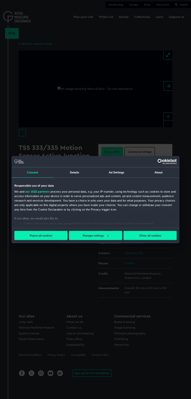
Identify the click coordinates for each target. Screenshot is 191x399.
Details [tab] (74, 172)
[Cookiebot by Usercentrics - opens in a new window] (160, 161)
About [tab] (158, 172)
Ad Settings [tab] (116, 172)
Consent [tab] (32, 172)
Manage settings (93, 235)
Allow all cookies (150, 235)
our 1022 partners (37, 191)
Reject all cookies (41, 235)
